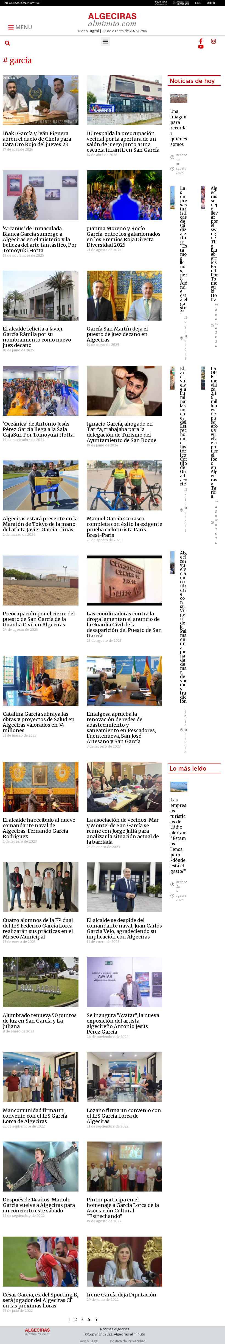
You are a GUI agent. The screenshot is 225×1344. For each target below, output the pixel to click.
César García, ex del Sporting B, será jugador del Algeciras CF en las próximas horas (40, 1300)
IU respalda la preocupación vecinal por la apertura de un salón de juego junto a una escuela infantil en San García (123, 141)
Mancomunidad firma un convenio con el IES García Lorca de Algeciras (35, 1115)
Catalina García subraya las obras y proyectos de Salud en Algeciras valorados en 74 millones (39, 722)
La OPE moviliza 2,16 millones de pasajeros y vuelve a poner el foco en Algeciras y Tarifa (214, 432)
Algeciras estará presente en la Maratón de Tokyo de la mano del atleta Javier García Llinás (40, 524)
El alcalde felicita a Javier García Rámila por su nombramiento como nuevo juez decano (37, 337)
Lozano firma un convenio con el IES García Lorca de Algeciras (124, 1115)
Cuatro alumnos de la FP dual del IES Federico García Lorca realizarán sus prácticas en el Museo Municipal (38, 928)
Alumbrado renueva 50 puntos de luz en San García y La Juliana (40, 1020)
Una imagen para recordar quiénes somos (178, 128)
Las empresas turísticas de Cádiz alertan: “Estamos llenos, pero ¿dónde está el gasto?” (183, 250)
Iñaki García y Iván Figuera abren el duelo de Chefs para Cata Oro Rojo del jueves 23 (37, 139)
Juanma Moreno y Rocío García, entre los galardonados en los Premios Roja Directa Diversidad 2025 (124, 236)
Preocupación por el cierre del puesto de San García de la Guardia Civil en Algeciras (39, 619)
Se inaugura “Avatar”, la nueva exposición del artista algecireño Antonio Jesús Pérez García (123, 1023)
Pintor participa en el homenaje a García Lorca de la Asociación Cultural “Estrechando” (123, 1207)
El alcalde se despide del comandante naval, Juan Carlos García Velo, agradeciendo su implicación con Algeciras (124, 928)
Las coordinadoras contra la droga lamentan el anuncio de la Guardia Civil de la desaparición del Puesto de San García (124, 624)
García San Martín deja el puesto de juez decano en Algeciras (117, 334)
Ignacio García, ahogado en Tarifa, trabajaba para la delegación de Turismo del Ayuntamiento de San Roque (121, 432)
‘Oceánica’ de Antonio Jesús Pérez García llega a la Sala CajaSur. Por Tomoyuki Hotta (38, 429)
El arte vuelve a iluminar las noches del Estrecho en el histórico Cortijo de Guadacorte (183, 426)
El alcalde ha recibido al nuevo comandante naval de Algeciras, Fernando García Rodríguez (39, 828)
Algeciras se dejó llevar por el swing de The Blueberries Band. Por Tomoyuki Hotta (214, 244)
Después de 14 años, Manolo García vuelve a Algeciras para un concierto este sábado (39, 1205)
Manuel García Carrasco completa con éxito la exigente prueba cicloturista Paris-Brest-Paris (124, 526)
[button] (7, 43)
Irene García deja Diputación (121, 1295)
